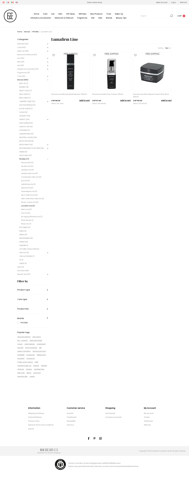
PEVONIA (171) (24, 159)
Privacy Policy (33, 421)
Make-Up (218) (23, 51)
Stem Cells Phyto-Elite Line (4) (32, 198)
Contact (70, 413)
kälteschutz (41, 355)
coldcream (41, 344)
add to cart (84, 100)
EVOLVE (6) (23, 112)
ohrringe (20, 369)
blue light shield (36, 340)
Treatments (71, 417)
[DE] (3, 2)
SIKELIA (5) (23, 234)
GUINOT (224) (24, 119)
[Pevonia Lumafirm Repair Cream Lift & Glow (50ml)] (152, 72)
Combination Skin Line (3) (31, 177)
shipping (57, 453)
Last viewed (110, 413)
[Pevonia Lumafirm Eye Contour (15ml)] (111, 72)
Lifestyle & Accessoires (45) (28, 69)
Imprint (31, 428)
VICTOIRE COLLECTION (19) (29, 249)
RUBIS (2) (22, 231)
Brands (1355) (22, 80)
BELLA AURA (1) (24, 94)
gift (40, 347)
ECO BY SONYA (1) (26, 108)
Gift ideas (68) (23, 270)
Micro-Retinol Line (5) (29, 195)
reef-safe (21, 373)
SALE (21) (20, 267)
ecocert (20, 347)
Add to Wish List (53, 55)
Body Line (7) (26, 224)
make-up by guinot (25, 362)
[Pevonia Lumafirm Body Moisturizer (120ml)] (70, 72)
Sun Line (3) (25, 213)
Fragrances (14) (23, 72)
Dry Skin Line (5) (27, 166)
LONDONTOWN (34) (26, 134)
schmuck (37, 373)
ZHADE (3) (23, 263)
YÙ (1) (21, 260)
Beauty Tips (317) (23, 274)
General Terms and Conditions (41, 425)
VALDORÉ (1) (23, 245)
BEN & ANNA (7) (25, 98)
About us (70, 425)
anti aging (36, 337)
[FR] (8, 2)
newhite (44, 365)
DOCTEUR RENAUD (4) (27, 105)
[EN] (17, 2)
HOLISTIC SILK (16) (26, 126)
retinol (28, 373)
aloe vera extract (23, 337)
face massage (31, 347)
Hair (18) (20, 65)
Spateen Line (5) (27, 170)
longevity (21, 358)
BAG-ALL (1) (23, 83)
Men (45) (20, 62)
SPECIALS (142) (22, 44)
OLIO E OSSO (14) (25, 155)
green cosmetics (24, 351)
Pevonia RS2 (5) (27, 162)
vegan (32, 376)
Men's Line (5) (26, 209)
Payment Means (35, 417)
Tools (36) (21, 76)
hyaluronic (30, 355)
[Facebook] (88, 438)
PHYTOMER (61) (24, 227)
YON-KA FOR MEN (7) (27, 256)
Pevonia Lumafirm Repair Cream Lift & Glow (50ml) (151, 95)
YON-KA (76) (24, 252)
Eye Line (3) (25, 180)
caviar (19, 344)
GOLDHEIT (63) (24, 116)
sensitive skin (22, 376)
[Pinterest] (94, 438)
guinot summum (39, 351)
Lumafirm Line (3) (28, 206)
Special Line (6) (27, 188)
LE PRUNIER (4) (24, 130)
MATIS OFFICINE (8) (26, 141)
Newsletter (71, 421)
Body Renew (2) (27, 220)
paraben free (39, 369)
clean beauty (29, 344)
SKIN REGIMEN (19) (26, 238)
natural (36, 365)
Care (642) (21, 47)
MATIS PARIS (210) (26, 144)
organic (29, 369)
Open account (161, 2)
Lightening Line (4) (28, 184)
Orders (147, 417)
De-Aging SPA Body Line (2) (31, 216)
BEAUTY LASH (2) (25, 90)
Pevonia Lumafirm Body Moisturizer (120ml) (69, 94)
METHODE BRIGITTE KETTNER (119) (31, 148)
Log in (173, 2)
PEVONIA (24, 322)
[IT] (12, 2)
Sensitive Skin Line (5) (29, 173)
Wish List (147, 425)
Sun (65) (20, 58)
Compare (53, 59)
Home (19, 32)
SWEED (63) (23, 242)
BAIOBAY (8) (24, 87)
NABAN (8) (23, 152)
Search (172, 15)
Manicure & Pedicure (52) (27, 54)
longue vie (30, 358)
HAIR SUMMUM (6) (26, 123)
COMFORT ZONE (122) (27, 101)
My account (149, 413)
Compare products (113, 417)
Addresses (148, 421)
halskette (20, 355)
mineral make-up (24, 365)
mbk (36, 362)
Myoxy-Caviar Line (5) (29, 202)
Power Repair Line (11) (29, 191)
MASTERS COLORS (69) (28, 137)
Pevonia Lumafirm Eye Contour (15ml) (107, 94)
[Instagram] (100, 438)
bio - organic (22, 340)
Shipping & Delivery (36, 413)
